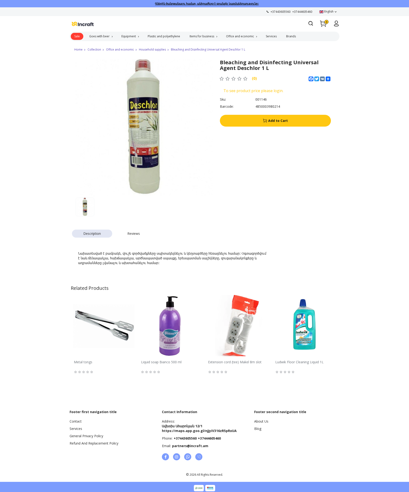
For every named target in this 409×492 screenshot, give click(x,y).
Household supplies (152, 49)
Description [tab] (92, 233)
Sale (77, 36)
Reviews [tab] (133, 233)
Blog (257, 428)
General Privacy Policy (86, 436)
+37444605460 (209, 438)
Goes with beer (99, 36)
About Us (261, 421)
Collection (94, 49)
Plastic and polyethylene (164, 36)
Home (78, 49)
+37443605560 (185, 438)
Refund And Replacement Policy (94, 443)
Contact (76, 421)
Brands (291, 36)
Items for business (202, 36)
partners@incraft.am (190, 446)
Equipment (128, 36)
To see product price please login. (253, 90)
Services (271, 36)
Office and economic (240, 36)
